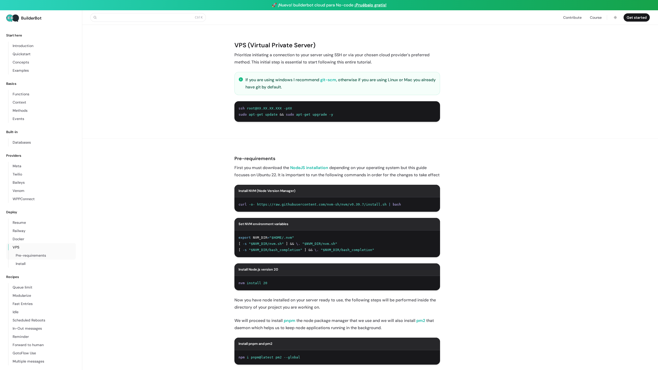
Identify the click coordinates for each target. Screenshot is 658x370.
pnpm (289, 320)
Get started (637, 17)
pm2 (420, 320)
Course (596, 17)
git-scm (328, 79)
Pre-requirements (254, 158)
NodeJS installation (309, 167)
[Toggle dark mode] (615, 17)
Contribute (572, 17)
